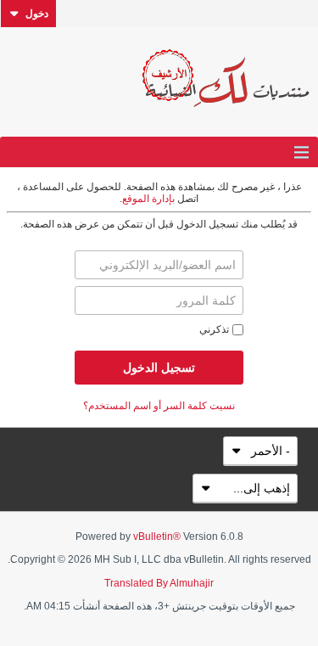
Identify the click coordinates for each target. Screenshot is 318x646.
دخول (36, 14)
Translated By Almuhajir (159, 583)
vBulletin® (157, 536)
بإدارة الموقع (148, 199)
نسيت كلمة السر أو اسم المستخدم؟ (159, 406)
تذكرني (214, 329)
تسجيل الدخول (159, 367)
